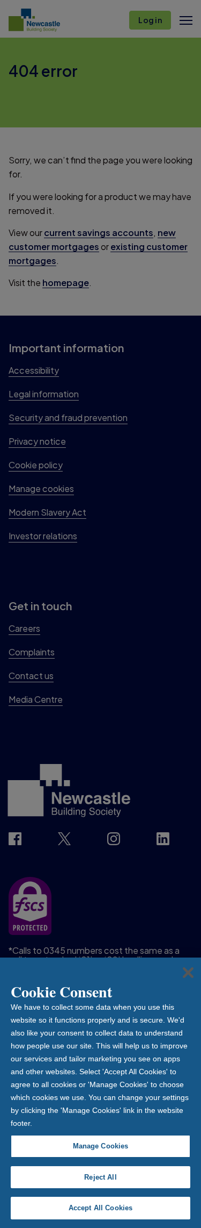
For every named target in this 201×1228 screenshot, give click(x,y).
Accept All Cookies (100, 1208)
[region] (100, 1093)
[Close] (188, 972)
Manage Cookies (101, 1146)
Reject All (100, 1177)
